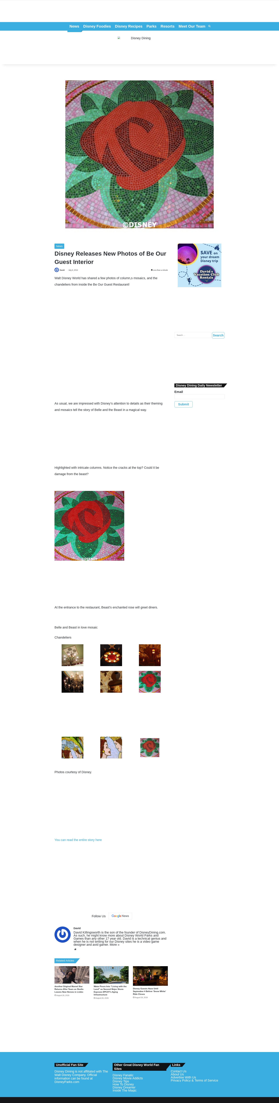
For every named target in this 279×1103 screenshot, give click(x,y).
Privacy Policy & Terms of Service (194, 1080)
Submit (183, 404)
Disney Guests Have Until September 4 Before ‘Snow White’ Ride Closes (149, 991)
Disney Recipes (128, 26)
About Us (177, 1074)
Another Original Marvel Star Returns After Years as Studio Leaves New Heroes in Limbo (69, 989)
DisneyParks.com (66, 1082)
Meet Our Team (192, 26)
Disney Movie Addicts (128, 1078)
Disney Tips (121, 1081)
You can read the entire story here (78, 840)
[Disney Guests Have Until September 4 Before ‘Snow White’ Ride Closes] (150, 976)
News (74, 26)
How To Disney (123, 1084)
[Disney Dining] (139, 47)
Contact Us (178, 1071)
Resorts (168, 26)
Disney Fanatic (123, 1075)
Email (178, 391)
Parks (151, 26)
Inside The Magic (125, 1090)
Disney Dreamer (124, 1087)
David (62, 270)
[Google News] (120, 916)
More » (114, 944)
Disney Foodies (97, 26)
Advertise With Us (183, 1077)
